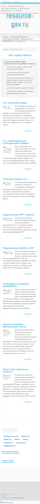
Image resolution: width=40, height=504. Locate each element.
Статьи (4, 6)
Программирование (16, 6)
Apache (24, 436)
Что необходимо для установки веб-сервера (16, 142)
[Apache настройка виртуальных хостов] (8, 333)
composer (7, 443)
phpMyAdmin (8, 446)
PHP (16, 439)
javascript (20, 443)
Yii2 (24, 439)
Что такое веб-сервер (15, 102)
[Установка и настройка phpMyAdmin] (8, 292)
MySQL (6, 439)
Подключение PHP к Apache (18, 214)
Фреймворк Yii (6, 10)
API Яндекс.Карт (9, 436)
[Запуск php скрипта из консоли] (8, 377)
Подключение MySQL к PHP (18, 248)
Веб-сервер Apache (9, 8)
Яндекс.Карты (23, 8)
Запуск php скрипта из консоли (15, 370)
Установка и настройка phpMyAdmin (16, 285)
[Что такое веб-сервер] (8, 107)
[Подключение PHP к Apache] (8, 219)
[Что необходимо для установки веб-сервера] (8, 149)
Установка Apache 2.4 (15, 178)
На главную (6, 1)
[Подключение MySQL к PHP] (8, 253)
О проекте (15, 1)
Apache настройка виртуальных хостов (14, 325)
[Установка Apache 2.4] (8, 184)
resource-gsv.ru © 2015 (7, 494)
